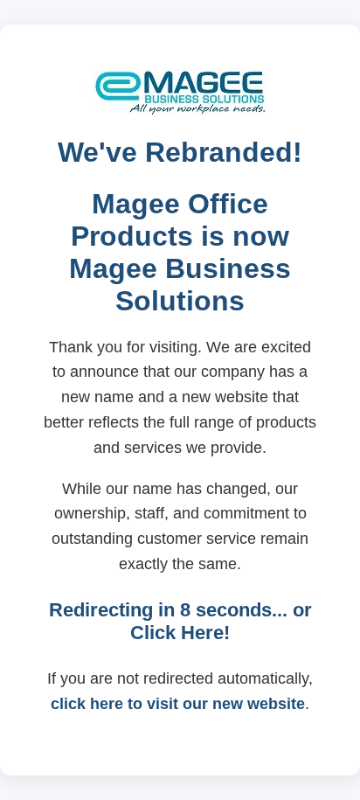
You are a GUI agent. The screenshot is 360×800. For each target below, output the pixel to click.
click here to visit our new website (178, 704)
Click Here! (180, 632)
